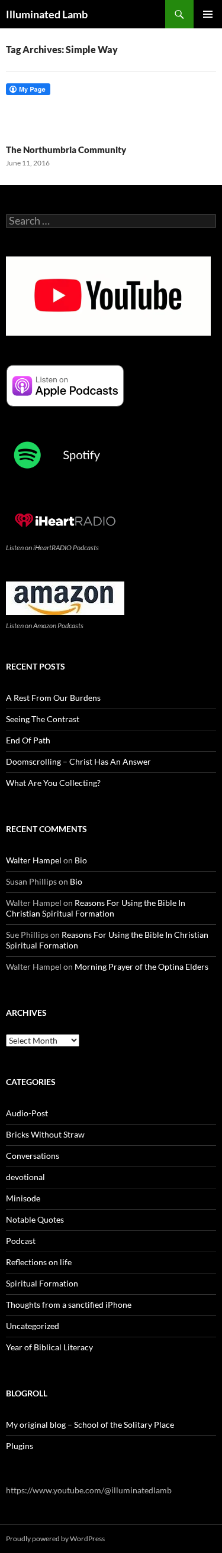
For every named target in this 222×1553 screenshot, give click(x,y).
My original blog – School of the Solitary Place (90, 1424)
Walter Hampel (34, 860)
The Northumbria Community (66, 149)
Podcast (21, 1241)
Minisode (23, 1198)
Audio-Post (27, 1113)
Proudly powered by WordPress (55, 1538)
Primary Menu (208, 14)
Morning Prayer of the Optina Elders (141, 966)
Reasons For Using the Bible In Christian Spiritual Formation (95, 908)
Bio (81, 860)
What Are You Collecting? (53, 783)
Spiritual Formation (42, 1283)
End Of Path (28, 740)
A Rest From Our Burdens (53, 698)
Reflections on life (39, 1262)
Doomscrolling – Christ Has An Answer (78, 761)
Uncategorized (32, 1326)
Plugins (19, 1446)
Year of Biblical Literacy (49, 1347)
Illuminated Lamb (47, 14)
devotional (25, 1177)
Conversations (32, 1156)
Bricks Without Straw (45, 1134)
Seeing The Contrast (42, 719)
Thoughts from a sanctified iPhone (68, 1304)
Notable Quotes (35, 1219)
